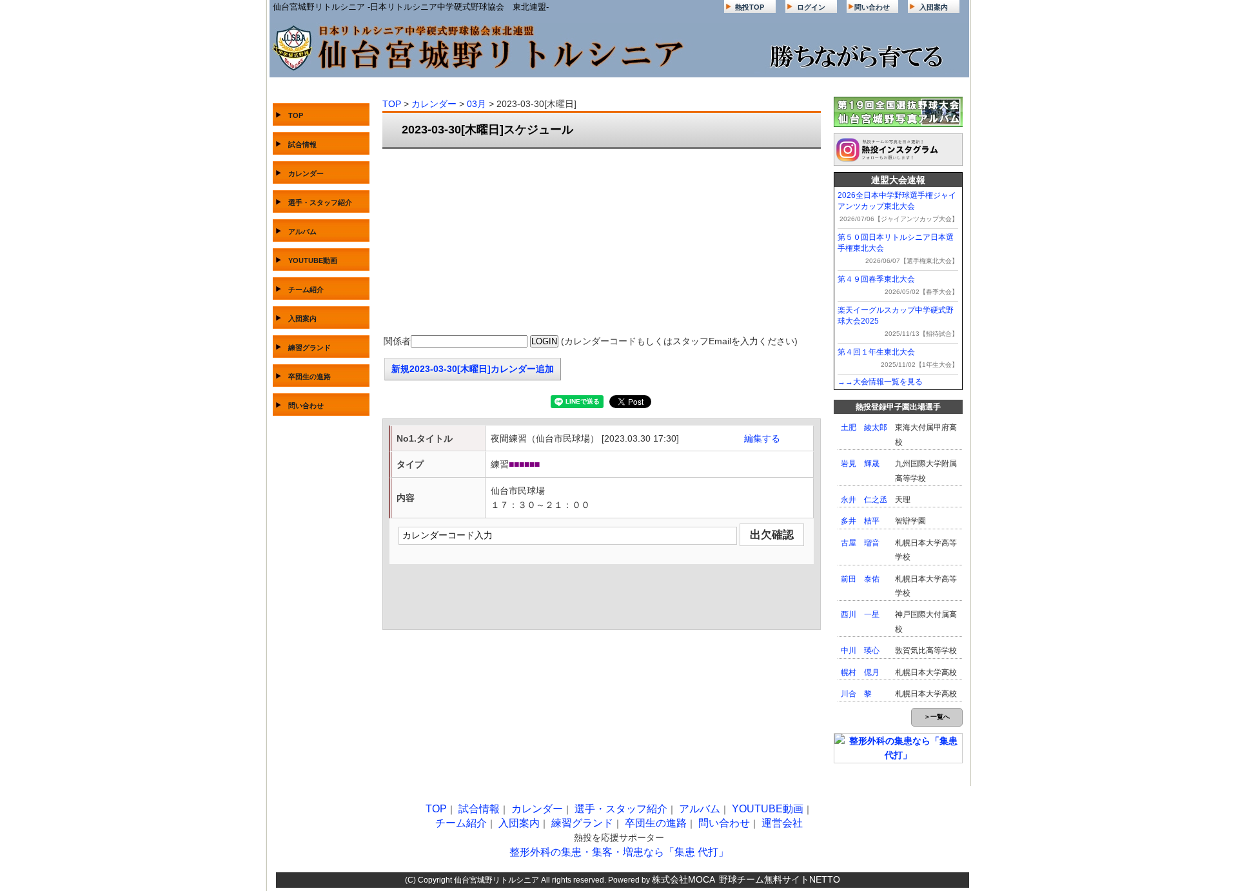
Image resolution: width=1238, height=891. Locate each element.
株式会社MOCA (683, 879)
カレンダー (306, 173)
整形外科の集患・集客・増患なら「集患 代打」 (619, 852)
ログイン (811, 7)
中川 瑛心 (860, 650)
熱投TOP (749, 7)
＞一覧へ (937, 716)
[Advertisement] (601, 242)
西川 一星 (860, 614)
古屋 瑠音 (860, 542)
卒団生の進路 (309, 376)
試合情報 (302, 144)
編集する (762, 438)
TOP (295, 115)
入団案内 (933, 7)
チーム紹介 (306, 289)
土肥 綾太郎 (864, 427)
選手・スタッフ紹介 (320, 202)
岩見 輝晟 (860, 463)
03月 (476, 104)
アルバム (302, 231)
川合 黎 (856, 693)
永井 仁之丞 (864, 499)
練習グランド (309, 347)
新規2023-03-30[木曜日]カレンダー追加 (472, 369)
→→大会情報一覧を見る (880, 381)
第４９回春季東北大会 (876, 279)
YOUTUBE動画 (312, 260)
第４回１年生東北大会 (876, 352)
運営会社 (782, 823)
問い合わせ (872, 7)
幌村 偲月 (860, 672)
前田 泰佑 (860, 578)
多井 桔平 (860, 520)
